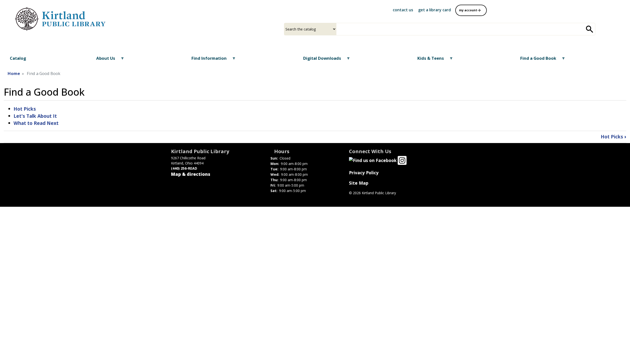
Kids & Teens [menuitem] (427, 59)
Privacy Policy (363, 173)
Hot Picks (25, 108)
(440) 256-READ (184, 168)
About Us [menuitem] (102, 59)
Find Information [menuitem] (206, 59)
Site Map (358, 183)
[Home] (62, 18)
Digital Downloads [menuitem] (319, 59)
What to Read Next (36, 123)
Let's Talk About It (35, 116)
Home (14, 73)
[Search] (589, 29)
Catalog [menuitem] (18, 58)
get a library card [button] (434, 10)
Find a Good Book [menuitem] (535, 59)
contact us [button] (403, 10)
